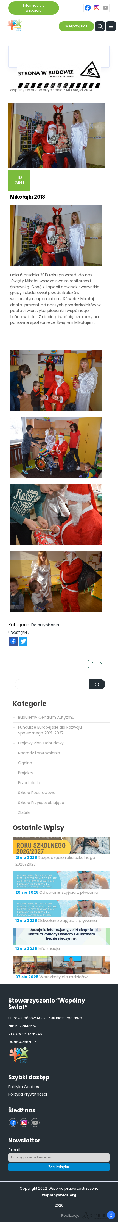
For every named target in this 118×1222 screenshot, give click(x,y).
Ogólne (25, 763)
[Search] (97, 684)
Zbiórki (24, 812)
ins (100, 5)
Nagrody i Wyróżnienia (39, 753)
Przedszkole (29, 782)
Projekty (25, 773)
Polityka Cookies (23, 1086)
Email (14, 1150)
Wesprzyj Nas (76, 26)
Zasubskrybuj (59, 1167)
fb (91, 5)
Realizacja (70, 1215)
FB (10, 638)
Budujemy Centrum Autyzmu (46, 717)
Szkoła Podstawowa (36, 792)
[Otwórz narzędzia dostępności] (111, 1215)
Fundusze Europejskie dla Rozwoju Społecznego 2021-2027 (50, 730)
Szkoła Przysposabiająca (41, 802)
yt (108, 5)
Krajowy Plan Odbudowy (41, 743)
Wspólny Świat (22, 90)
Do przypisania (50, 90)
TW (20, 638)
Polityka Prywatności (27, 1094)
